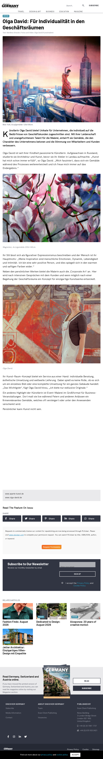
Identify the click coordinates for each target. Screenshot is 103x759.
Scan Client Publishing (47, 713)
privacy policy (46, 755)
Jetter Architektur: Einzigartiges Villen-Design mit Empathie (14, 650)
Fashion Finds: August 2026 (15, 623)
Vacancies (42, 717)
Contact (9, 717)
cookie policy (62, 755)
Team (40, 708)
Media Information (13, 713)
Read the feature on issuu (18, 507)
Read (86, 681)
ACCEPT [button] (75, 755)
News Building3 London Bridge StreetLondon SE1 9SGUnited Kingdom (86, 717)
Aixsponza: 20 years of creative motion (83, 623)
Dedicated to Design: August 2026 (48, 623)
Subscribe (94, 5)
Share (12, 518)
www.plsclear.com (16, 535)
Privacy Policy (83, 583)
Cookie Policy (79, 585)
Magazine (78, 11)
